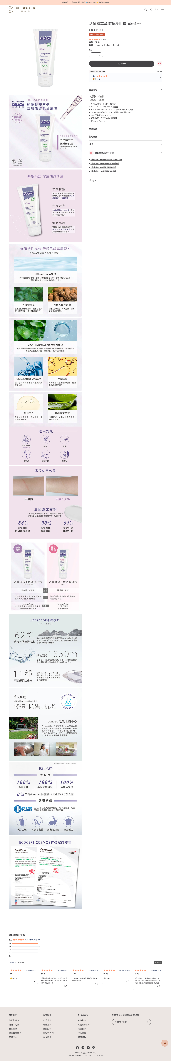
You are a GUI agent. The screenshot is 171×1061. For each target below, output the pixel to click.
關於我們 (13, 1015)
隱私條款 (82, 1033)
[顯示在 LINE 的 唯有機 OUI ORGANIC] (93, 1047)
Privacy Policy (83, 1055)
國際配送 (47, 1029)
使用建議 (93, 136)
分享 (94, 181)
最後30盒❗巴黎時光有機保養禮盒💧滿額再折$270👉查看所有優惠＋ (85, 2)
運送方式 (47, 1024)
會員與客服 (83, 1015)
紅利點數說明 (84, 1024)
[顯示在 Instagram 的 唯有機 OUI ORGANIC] (83, 1047)
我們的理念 (14, 1020)
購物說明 (47, 1015)
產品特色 (93, 89)
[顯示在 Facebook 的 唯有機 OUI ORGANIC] (77, 1047)
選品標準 (13, 1029)
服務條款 (82, 1037)
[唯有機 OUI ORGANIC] (21, 9)
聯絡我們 (82, 1029)
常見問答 (47, 1037)
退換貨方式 (48, 1033)
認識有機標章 (15, 1033)
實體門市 (13, 1037)
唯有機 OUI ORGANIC (88, 1053)
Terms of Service (98, 1055)
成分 (91, 144)
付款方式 (47, 1020)
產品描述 (93, 129)
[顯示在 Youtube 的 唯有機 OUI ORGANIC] (88, 1047)
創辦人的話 (14, 1024)
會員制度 (82, 1020)
